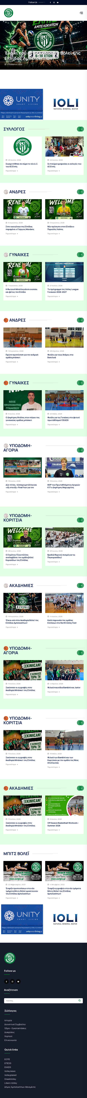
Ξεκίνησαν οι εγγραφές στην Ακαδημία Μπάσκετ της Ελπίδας (20, 689)
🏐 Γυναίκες (10, 46)
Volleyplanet (10, 1075)
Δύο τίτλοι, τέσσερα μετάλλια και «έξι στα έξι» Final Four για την (21, 486)
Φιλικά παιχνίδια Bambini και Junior (63, 687)
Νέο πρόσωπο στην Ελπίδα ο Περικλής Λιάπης (60, 228)
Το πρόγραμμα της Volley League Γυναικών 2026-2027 (63, 290)
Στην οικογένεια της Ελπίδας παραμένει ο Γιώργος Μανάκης (20, 228)
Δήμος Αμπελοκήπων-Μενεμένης (20, 1087)
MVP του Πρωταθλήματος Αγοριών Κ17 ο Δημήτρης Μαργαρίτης (63, 486)
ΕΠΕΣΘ (7, 1063)
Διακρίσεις (9, 1032)
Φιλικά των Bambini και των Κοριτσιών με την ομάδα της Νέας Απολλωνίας (63, 760)
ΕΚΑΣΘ (7, 1067)
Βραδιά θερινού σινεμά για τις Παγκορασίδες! (61, 556)
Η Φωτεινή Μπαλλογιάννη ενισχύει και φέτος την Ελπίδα (41, 55)
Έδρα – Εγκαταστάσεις (15, 1028)
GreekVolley (10, 1079)
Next (81, 129)
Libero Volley (10, 1083)
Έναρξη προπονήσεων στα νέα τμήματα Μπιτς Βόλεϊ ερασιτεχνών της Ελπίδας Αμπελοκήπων (22, 891)
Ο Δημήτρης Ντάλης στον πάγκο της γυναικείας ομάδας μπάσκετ (23, 418)
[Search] (79, 1000)
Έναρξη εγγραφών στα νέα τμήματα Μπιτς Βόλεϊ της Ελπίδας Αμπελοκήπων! (64, 891)
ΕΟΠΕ (7, 1059)
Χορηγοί (8, 1036)
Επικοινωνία (10, 1040)
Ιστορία (8, 1020)
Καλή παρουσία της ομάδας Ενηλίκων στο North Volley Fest (61, 621)
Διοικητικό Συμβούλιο (15, 1024)
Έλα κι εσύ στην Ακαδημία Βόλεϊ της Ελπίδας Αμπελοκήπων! (22, 621)
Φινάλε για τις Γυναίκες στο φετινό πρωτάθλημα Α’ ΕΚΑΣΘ (63, 418)
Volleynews (9, 1071)
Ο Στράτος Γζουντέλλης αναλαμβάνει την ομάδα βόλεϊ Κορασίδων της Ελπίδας (20, 558)
